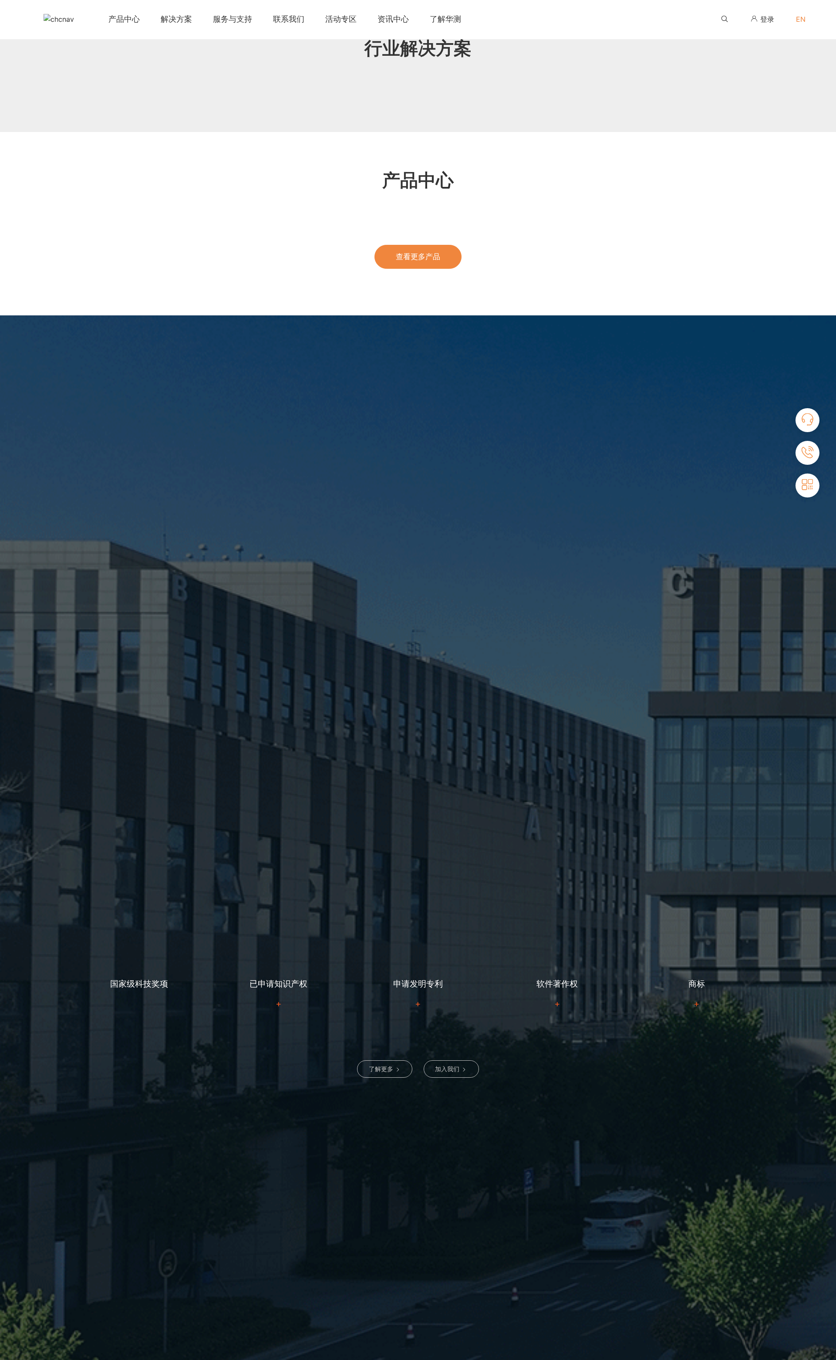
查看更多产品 (418, 256)
